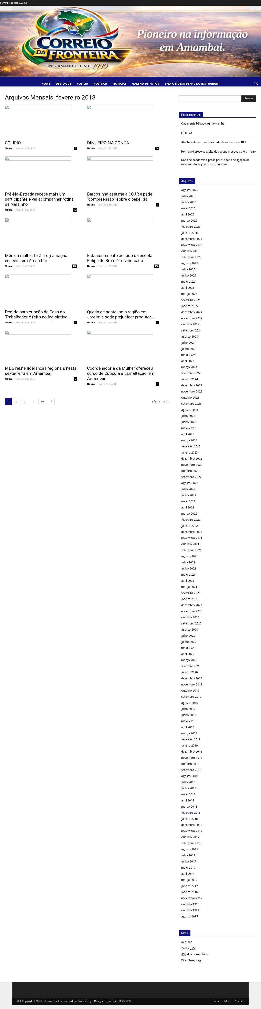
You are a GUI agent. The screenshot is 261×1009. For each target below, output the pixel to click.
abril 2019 (187, 727)
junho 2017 (188, 861)
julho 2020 (188, 635)
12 (75, 209)
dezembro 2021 (191, 532)
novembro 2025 (191, 245)
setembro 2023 (191, 404)
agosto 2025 (189, 263)
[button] (256, 84)
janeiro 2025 (189, 306)
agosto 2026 (189, 190)
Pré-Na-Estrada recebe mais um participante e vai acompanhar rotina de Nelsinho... (39, 199)
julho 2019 (188, 709)
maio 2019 (188, 721)
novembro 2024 (191, 318)
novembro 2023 (191, 391)
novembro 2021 (191, 538)
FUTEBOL (187, 132)
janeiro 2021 (189, 599)
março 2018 (189, 806)
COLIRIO (13, 142)
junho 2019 (188, 715)
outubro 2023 (190, 397)
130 (156, 266)
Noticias (119, 83)
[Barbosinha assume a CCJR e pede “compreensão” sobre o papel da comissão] (123, 172)
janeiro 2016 (189, 892)
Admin (227, 1001)
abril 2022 (187, 507)
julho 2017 (188, 855)
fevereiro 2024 (190, 373)
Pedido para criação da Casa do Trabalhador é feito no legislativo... (38, 314)
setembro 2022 (191, 477)
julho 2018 (188, 782)
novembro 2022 (191, 465)
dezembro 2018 (191, 751)
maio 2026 (188, 208)
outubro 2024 (190, 324)
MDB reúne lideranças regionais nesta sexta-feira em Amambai (40, 371)
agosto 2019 (189, 703)
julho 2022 (188, 489)
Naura (9, 148)
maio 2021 (188, 574)
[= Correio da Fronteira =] (130, 41)
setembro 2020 (191, 623)
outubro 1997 (190, 910)
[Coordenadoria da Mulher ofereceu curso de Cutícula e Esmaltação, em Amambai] (123, 347)
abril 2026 (187, 214)
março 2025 (189, 294)
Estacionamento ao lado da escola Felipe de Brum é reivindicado (119, 258)
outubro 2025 (190, 251)
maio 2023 (188, 428)
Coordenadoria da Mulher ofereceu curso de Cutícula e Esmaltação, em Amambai (120, 373)
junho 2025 (188, 275)
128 (74, 266)
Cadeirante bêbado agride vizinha (203, 123)
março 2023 (189, 440)
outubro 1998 (190, 904)
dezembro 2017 (191, 825)
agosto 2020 (189, 629)
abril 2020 (187, 654)
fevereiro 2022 (190, 519)
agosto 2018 (189, 776)
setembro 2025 (191, 257)
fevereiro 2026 (190, 226)
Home (46, 83)
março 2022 (189, 513)
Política (100, 83)
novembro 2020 (191, 611)
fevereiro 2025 (190, 300)
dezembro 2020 (191, 605)
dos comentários (195, 954)
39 (42, 401)
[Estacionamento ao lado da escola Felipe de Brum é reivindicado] (123, 234)
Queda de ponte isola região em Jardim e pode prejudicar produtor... (120, 314)
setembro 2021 (191, 550)
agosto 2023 (189, 410)
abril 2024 (187, 361)
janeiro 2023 (189, 452)
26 (157, 148)
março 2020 (189, 660)
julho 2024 (188, 342)
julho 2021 (188, 562)
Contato (239, 1001)
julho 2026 (188, 196)
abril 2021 (187, 581)
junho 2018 (188, 788)
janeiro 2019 (189, 745)
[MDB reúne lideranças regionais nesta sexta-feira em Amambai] (41, 347)
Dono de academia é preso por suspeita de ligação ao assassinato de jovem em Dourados (215, 162)
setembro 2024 (191, 330)
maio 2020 (188, 648)
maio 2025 (188, 281)
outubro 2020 (190, 617)
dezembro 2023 (191, 385)
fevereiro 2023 (190, 446)
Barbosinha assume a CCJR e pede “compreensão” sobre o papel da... (119, 197)
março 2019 (189, 733)
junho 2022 (188, 495)
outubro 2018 (190, 764)
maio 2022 (188, 501)
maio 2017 (188, 867)
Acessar (186, 942)
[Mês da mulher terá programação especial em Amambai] (41, 234)
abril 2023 (187, 434)
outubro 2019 (190, 690)
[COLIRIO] (41, 121)
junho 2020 (188, 642)
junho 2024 (188, 349)
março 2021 (189, 587)
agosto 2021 (189, 556)
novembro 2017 (191, 831)
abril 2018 (187, 800)
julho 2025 (188, 269)
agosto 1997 (189, 916)
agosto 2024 (189, 336)
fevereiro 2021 (190, 593)
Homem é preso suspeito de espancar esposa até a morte (218, 151)
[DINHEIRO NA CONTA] (123, 121)
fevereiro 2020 (190, 666)
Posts (188, 948)
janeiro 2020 (189, 672)
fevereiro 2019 (190, 739)
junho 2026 (188, 202)
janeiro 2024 (189, 379)
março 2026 (189, 220)
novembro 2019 (191, 684)
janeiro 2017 (189, 886)
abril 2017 (187, 874)
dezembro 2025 (191, 239)
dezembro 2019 (191, 678)
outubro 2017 (190, 837)
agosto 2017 (189, 849)
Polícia (82, 83)
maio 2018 (188, 794)
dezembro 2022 (191, 458)
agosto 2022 (189, 483)
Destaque (63, 83)
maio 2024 (188, 355)
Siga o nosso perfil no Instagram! (192, 83)
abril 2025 (187, 288)
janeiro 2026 (189, 233)
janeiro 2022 (189, 526)
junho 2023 (188, 422)
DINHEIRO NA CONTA (108, 142)
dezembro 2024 (191, 312)
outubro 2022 (190, 471)
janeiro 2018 (189, 819)
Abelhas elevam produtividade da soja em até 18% (213, 142)
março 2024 (189, 367)
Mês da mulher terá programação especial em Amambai (36, 258)
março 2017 (189, 880)
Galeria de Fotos (145, 83)
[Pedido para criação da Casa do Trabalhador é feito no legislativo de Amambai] (41, 290)
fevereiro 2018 (190, 812)
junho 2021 (188, 568)
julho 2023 (188, 416)
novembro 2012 (191, 898)
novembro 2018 (191, 758)
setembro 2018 (191, 770)
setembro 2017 (191, 843)
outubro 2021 (190, 544)
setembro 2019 (191, 697)
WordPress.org (191, 960)
